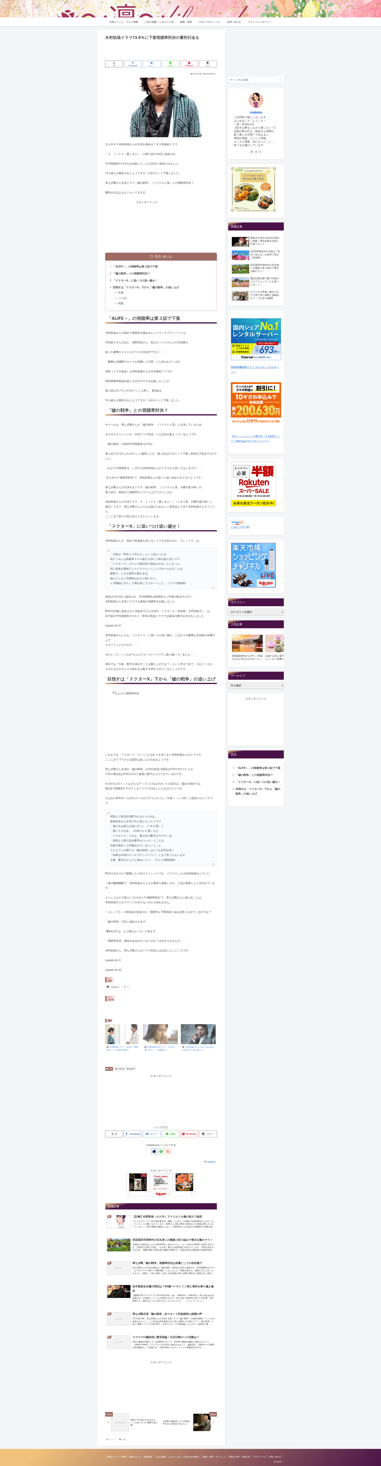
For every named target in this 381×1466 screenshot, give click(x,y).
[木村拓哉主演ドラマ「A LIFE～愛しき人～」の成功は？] (160, 1034)
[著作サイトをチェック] (154, 1151)
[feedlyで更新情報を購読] (161, 1151)
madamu (256, 112)
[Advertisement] (161, 49)
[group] (247, 648)
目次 (158, 256)
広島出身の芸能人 (191, 1456)
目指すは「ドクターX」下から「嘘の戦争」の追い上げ (146, 287)
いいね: (122, 298)
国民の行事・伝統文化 (239, 1456)
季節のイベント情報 (116, 1456)
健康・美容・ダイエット (214, 1456)
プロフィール (259, 1456)
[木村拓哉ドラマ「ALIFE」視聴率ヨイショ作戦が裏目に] (122, 1034)
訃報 (110, 1069)
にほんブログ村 (240, 527)
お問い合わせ (275, 1456)
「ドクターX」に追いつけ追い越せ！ (135, 280)
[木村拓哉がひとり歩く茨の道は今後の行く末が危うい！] (198, 1034)
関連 (121, 303)
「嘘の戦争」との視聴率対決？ (131, 273)
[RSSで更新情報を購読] (168, 1151)
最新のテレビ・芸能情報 (140, 1456)
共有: (121, 292)
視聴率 (132, 1069)
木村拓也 (121, 1069)
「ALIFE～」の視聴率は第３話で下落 (135, 266)
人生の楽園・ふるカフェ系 (167, 1456)
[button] (208, 64)
